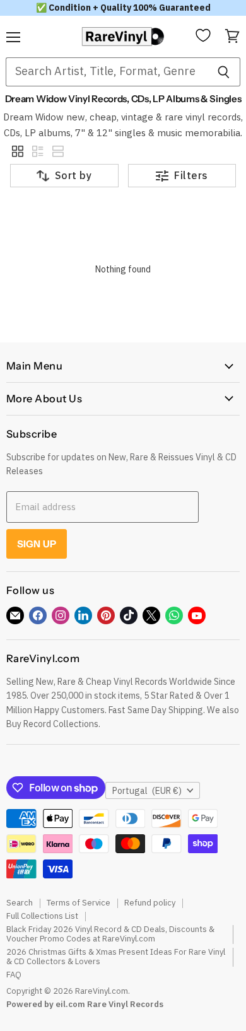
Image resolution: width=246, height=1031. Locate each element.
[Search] (223, 71)
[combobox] (106, 71)
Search (19, 902)
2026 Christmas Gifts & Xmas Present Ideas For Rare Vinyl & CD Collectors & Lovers (115, 957)
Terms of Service (78, 902)
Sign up (36, 544)
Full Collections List (42, 916)
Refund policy (149, 902)
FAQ (13, 974)
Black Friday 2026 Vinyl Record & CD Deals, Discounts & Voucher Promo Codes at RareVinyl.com (110, 934)
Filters (191, 175)
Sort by (73, 175)
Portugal (147, 790)
